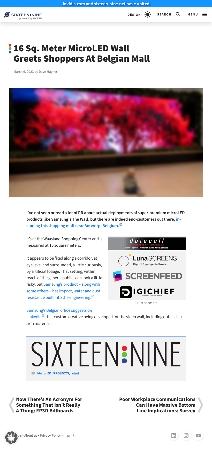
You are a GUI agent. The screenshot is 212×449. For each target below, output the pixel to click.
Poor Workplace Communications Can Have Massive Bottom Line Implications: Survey (157, 405)
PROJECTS (61, 373)
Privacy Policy (50, 435)
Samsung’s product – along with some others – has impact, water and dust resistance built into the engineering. (63, 290)
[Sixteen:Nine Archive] (106, 365)
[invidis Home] (21, 14)
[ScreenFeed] (147, 276)
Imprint (68, 435)
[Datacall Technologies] (147, 243)
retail (75, 373)
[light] (139, 14)
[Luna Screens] (147, 260)
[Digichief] (147, 292)
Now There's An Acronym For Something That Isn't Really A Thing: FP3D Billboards (49, 405)
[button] (169, 14)
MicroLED (44, 373)
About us (30, 435)
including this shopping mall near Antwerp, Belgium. (103, 222)
